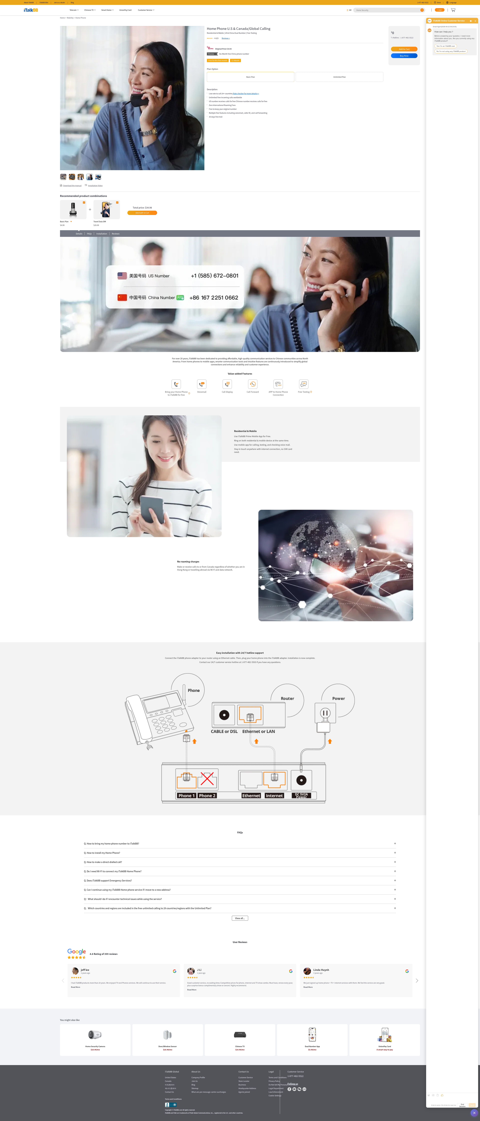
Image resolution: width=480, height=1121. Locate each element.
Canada (168, 1081)
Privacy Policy (274, 1081)
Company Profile (198, 1077)
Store (439, 2)
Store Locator (243, 1081)
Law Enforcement (276, 1092)
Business (242, 1084)
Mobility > (71, 17)
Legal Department (276, 1088)
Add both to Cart (142, 212)
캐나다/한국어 (170, 1088)
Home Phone (80, 17)
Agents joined (244, 1092)
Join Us (195, 1081)
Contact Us (169, 1092)
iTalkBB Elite (44, 2)
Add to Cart (404, 49)
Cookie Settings (275, 1095)
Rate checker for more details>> (246, 93)
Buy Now (404, 55)
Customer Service (245, 1077)
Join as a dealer (59, 2)
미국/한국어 (169, 1084)
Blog (72, 2)
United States (170, 1077)
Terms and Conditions (278, 1077)
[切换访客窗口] (474, 1113)
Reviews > (226, 38)
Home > (63, 17)
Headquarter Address (247, 1088)
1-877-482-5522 (422, 2)
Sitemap (195, 1088)
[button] (417, 980)
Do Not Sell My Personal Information (283, 1084)
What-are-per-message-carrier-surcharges (209, 1092)
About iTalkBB (29, 2)
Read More (75, 987)
